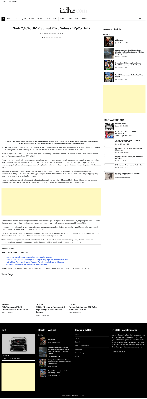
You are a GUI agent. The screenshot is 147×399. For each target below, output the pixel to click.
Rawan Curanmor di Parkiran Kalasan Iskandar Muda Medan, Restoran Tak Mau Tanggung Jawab (129, 52)
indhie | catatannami (82, 346)
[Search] (144, 19)
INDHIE (9, 19)
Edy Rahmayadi (44, 268)
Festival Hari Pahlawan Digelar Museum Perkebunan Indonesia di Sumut (35, 262)
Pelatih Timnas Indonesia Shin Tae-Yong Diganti (129, 76)
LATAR (17, 19)
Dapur (77, 335)
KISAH (55, 19)
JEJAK (24, 19)
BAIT (77, 19)
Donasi (77, 342)
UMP (68, 268)
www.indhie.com (119, 352)
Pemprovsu (55, 268)
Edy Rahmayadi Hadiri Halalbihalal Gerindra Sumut (15, 308)
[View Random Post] (140, 19)
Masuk (77, 356)
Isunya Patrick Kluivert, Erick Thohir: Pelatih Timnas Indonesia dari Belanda (128, 64)
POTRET (62, 19)
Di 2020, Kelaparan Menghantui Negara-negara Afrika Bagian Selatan (50, 309)
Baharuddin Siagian (15, 268)
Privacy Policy (79, 353)
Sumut (63, 268)
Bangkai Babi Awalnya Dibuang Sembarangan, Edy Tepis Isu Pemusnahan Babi (37, 259)
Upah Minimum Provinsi (80, 268)
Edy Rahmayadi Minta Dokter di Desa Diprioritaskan (26, 264)
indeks (105, 34)
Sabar (6, 355)
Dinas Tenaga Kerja (30, 268)
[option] (18, 347)
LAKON (47, 19)
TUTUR (39, 19)
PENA (70, 19)
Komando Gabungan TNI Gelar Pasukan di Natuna (83, 308)
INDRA (31, 19)
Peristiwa (5, 304)
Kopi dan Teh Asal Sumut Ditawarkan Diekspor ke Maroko (29, 257)
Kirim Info (78, 349)
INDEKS (84, 19)
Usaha (77, 338)
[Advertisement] (62, 201)
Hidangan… (119, 40)
